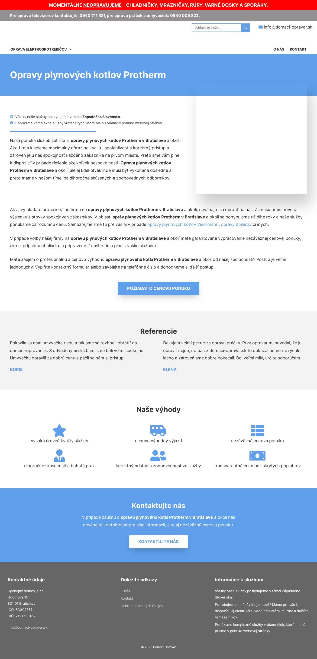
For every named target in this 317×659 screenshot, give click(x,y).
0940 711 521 (92, 15)
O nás (278, 49)
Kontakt (298, 49)
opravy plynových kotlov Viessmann (183, 224)
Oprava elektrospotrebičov (38, 49)
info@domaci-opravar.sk (287, 27)
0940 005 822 (184, 15)
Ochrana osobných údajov (142, 606)
